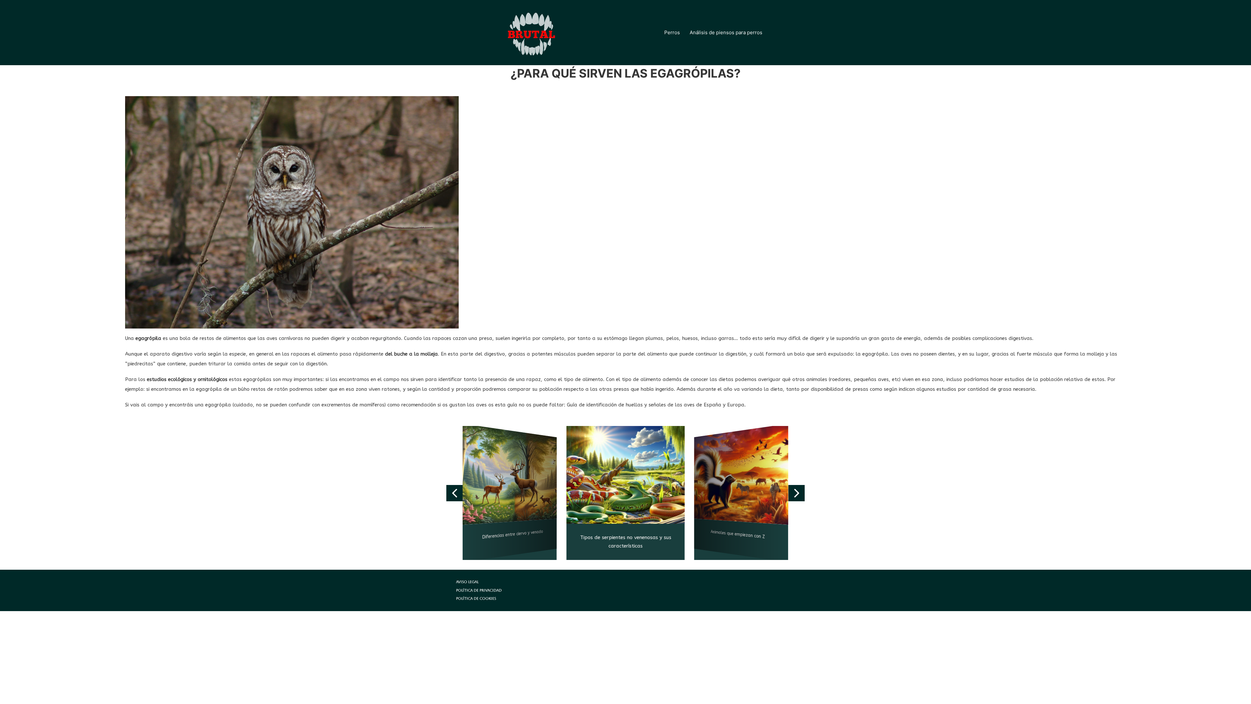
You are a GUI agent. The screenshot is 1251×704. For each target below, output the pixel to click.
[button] (454, 493)
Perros (672, 32)
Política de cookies (476, 598)
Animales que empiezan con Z (738, 534)
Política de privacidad (479, 590)
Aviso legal (467, 582)
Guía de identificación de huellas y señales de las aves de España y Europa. (656, 405)
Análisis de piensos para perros (726, 32)
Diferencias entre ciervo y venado (512, 534)
